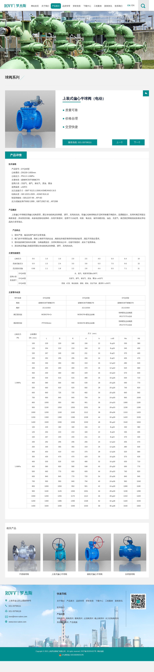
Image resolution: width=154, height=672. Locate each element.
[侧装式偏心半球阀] (94, 552)
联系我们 (118, 6)
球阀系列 (61, 618)
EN (133, 5)
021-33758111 (85, 142)
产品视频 (73, 622)
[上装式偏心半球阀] (59, 552)
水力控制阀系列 (112, 618)
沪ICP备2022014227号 (88, 651)
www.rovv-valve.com (17, 622)
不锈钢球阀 (24, 574)
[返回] (146, 94)
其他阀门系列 (62, 622)
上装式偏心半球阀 (59, 574)
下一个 (137, 142)
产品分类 (61, 614)
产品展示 (56, 6)
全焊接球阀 (130, 574)
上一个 (119, 142)
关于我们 (45, 6)
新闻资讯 (108, 6)
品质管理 (66, 6)
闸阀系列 (70, 618)
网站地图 (100, 651)
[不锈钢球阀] (24, 552)
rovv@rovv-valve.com (18, 617)
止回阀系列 (88, 618)
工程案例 (98, 6)
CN (128, 5)
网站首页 (35, 6)
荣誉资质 (77, 6)
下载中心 (87, 6)
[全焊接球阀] (130, 552)
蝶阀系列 (78, 618)
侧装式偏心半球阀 (94, 574)
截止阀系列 (99, 618)
